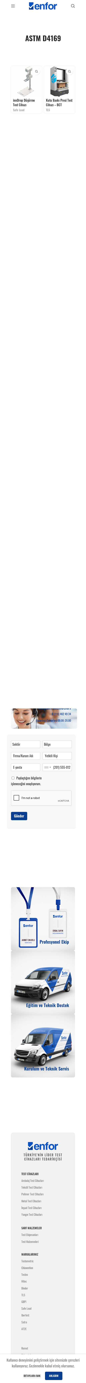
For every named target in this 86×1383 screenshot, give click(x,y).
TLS (48, 110)
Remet (24, 1348)
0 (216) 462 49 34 (61, 714)
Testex (24, 1274)
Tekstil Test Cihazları (31, 1187)
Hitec (24, 1281)
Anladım (53, 1376)
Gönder (19, 815)
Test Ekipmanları (29, 1235)
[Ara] (73, 6)
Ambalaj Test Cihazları (32, 1180)
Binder (24, 1288)
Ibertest (25, 1315)
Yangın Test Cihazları (31, 1214)
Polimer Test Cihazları (32, 1194)
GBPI (23, 1302)
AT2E (24, 1329)
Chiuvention (27, 1268)
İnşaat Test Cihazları (31, 1208)
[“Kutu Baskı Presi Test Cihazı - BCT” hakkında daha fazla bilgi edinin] (69, 71)
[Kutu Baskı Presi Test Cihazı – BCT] (59, 81)
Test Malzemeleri (30, 1242)
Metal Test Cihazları (31, 1201)
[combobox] (47, 767)
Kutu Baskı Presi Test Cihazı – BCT (59, 102)
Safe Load (18, 110)
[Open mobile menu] (13, 6)
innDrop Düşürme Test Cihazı (24, 102)
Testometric (27, 1261)
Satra (24, 1322)
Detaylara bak (32, 1376)
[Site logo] (43, 5)
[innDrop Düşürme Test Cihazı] (26, 81)
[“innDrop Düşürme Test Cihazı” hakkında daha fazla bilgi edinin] (36, 71)
